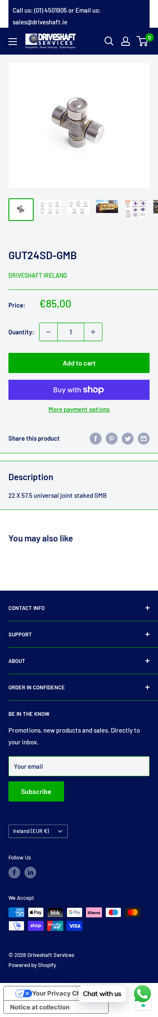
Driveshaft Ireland (37, 275)
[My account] (125, 41)
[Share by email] (144, 438)
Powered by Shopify (32, 965)
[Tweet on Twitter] (128, 438)
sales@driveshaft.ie (40, 22)
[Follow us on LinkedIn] (30, 872)
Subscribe (36, 791)
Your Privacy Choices (64, 993)
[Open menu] (12, 41)
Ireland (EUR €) (31, 831)
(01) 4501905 (50, 10)
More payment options (79, 409)
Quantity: (21, 332)
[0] (142, 41)
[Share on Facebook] (96, 438)
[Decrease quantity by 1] (48, 332)
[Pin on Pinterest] (112, 438)
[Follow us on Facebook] (14, 872)
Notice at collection (40, 1007)
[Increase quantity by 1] (93, 332)
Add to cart (79, 363)
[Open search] (109, 41)
